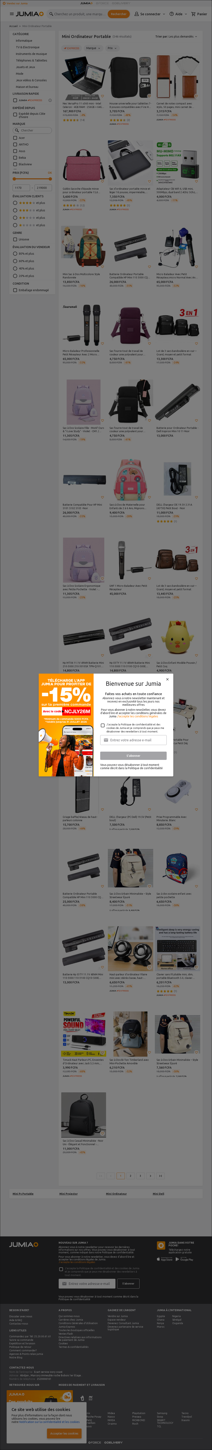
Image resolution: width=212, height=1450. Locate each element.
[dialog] (106, 725)
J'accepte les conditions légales (137, 716)
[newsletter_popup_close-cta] (167, 679)
